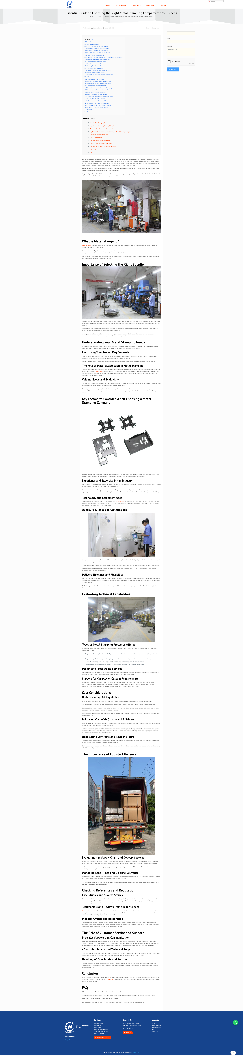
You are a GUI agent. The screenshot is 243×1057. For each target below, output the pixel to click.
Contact (163, 5)
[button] (235, 1022)
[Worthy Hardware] (70, 4)
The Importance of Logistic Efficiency (101, 140)
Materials (136, 5)
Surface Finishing (99, 1033)
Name (168, 30)
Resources (150, 5)
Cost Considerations (96, 137)
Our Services (121, 5)
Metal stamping (86, 245)
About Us (154, 1023)
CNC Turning (97, 1027)
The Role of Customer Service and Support (103, 146)
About (107, 5)
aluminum (99, 371)
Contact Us (155, 1031)
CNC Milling (97, 1025)
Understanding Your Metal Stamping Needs (103, 129)
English (212, 1)
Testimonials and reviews (89, 911)
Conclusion (93, 149)
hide (92, 39)
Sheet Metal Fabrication (101, 1029)
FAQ (91, 152)
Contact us (110, 979)
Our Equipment (156, 1025)
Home (91, 16)
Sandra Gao (97, 28)
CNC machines (119, 501)
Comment (169, 46)
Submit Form (173, 69)
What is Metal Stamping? (97, 123)
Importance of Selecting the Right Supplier (102, 126)
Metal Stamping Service (101, 1031)
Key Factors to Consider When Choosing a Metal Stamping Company (110, 131)
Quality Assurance (157, 1027)
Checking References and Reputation (101, 143)
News (99, 16)
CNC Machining (98, 1023)
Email (168, 38)
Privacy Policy (136, 1052)
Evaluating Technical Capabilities (99, 134)
